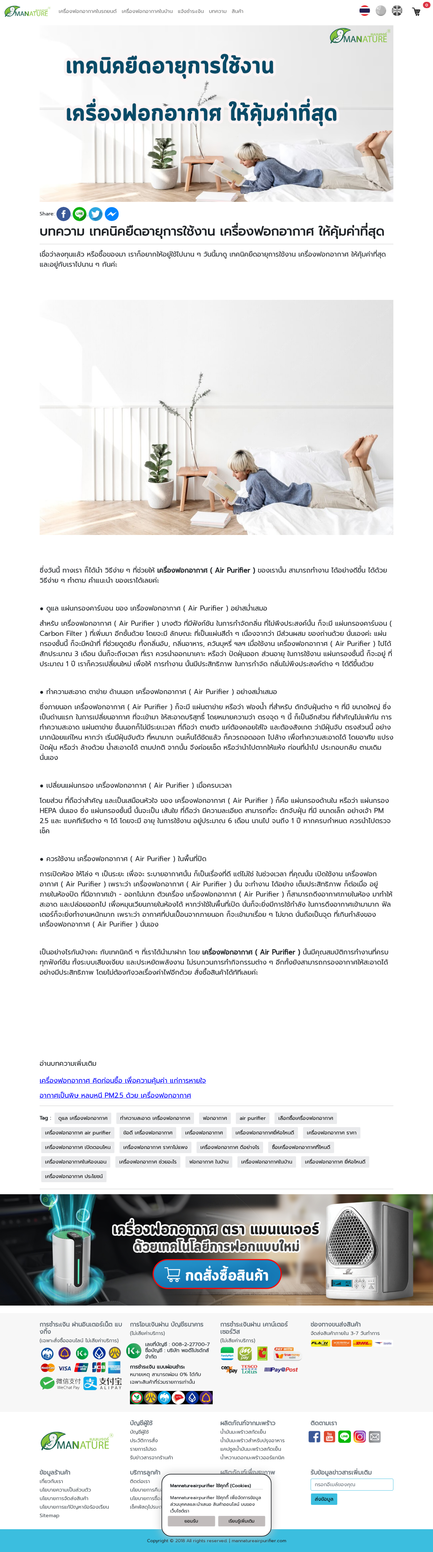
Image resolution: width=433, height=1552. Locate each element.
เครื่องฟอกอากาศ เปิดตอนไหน (78, 1147)
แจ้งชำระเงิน (191, 11)
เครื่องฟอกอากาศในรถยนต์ (88, 11)
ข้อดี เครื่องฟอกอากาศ (147, 1133)
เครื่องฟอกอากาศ (204, 1133)
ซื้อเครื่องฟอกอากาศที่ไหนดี (301, 1147)
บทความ (218, 11)
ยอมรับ (191, 1521)
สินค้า (237, 11)
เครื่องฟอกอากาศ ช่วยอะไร (148, 1162)
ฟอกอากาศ (215, 1118)
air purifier (253, 1118)
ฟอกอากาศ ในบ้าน (209, 1162)
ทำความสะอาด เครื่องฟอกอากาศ (155, 1118)
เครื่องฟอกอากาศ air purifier (78, 1133)
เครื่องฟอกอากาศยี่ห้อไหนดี (265, 1133)
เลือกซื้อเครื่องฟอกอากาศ (305, 1118)
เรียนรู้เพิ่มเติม (242, 1521)
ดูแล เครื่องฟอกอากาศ (82, 1118)
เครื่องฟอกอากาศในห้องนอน (76, 1162)
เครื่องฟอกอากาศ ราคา (332, 1133)
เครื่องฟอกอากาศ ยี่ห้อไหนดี (335, 1162)
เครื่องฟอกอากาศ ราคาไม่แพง (155, 1147)
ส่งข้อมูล (324, 1499)
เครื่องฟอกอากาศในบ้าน (147, 11)
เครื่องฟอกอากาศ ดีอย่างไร (229, 1147)
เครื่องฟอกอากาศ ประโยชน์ (74, 1176)
